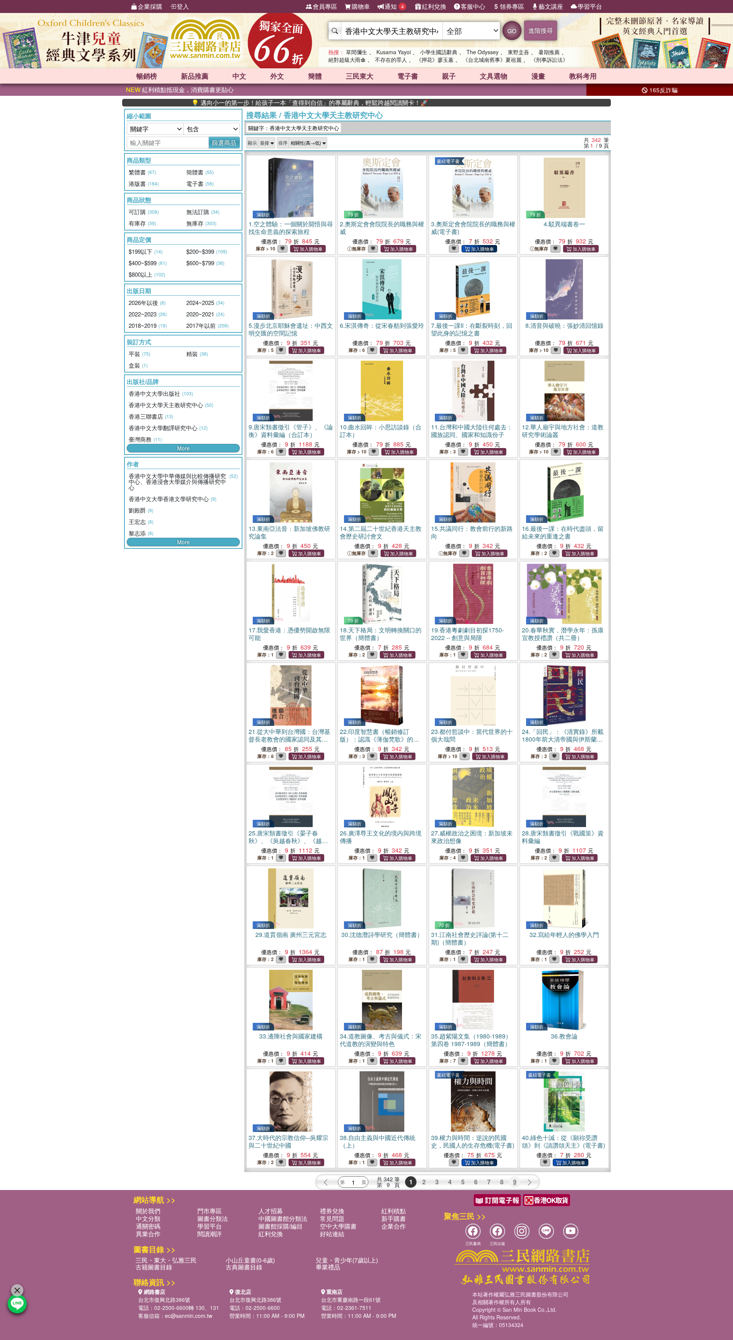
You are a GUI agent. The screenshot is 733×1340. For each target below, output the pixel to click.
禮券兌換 (332, 1210)
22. (379, 739)
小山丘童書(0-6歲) (250, 1260)
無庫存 (359, 248)
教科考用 (583, 76)
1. (291, 227)
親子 (449, 76)
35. (471, 1040)
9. (291, 430)
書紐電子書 (448, 161)
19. (467, 634)
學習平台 (590, 6)
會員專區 (325, 6)
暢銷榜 (146, 76)
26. (380, 837)
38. (377, 1141)
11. (472, 430)
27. (472, 837)
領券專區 (512, 6)
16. (563, 532)
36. (564, 1036)
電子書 (407, 76)
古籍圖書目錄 (154, 1267)
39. (472, 1141)
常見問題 (332, 1218)
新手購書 (393, 1218)
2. (382, 227)
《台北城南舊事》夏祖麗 (492, 59)
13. (289, 532)
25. (288, 841)
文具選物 (493, 76)
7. (471, 329)
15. (472, 532)
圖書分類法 (212, 1218)
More (183, 448)
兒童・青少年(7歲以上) (347, 1260)
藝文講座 (551, 6)
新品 (194, 76)
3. (473, 227)
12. (563, 430)
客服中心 (473, 6)
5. (291, 329)
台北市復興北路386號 (164, 1299)
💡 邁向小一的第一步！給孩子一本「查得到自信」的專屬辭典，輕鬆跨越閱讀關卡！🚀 (264, 102)
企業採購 (150, 6)
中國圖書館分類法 (282, 1218)
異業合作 (148, 1233)
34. (380, 1040)
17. (289, 634)
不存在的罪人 (391, 59)
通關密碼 (148, 1226)
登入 (183, 6)
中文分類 (148, 1218)
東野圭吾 (518, 52)
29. (290, 934)
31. (470, 938)
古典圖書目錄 (244, 1267)
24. (563, 739)
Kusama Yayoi (393, 52)
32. (564, 934)
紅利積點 (393, 1210)
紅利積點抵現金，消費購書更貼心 (180, 89)
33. (291, 1036)
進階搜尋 (540, 30)
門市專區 (209, 1210)
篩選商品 (224, 142)
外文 (277, 76)
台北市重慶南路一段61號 (351, 1299)
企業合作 (393, 1226)
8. (564, 325)
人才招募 (270, 1210)
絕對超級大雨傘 (347, 59)
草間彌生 (356, 52)
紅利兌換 (434, 6)
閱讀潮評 (209, 1233)
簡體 (315, 76)
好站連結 (332, 1233)
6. (382, 325)
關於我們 (148, 1210)
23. (472, 735)
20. (563, 634)
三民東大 (359, 76)
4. (564, 223)
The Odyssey (483, 52)
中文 (239, 76)
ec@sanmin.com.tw (188, 1315)
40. (563, 1141)
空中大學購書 (338, 1226)
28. (563, 837)
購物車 (361, 6)
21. (289, 739)
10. (380, 430)
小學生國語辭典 (438, 52)
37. (288, 1141)
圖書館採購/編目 (280, 1226)
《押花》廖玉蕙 (435, 59)
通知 (394, 6)
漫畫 (538, 76)
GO (512, 31)
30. (382, 934)
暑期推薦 (549, 52)
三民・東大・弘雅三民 (166, 1260)
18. (380, 634)
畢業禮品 (328, 1267)
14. (380, 532)
